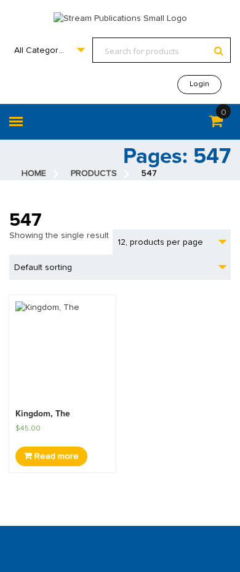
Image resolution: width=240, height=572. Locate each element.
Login (199, 84)
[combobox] (49, 50)
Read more (55, 456)
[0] (216, 123)
